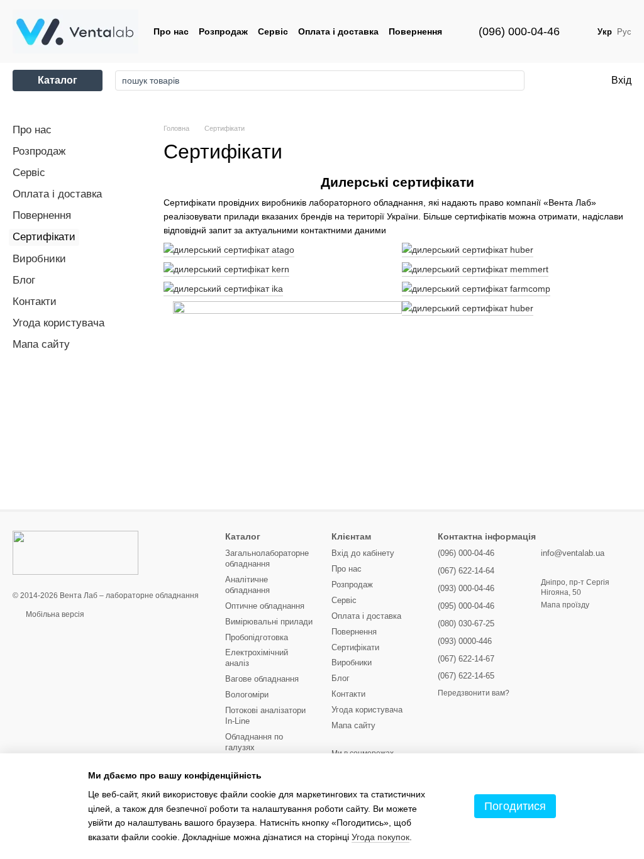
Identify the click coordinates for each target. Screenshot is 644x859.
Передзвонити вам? (473, 693)
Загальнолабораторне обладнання (267, 558)
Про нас (171, 31)
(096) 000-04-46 (519, 31)
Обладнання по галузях (254, 742)
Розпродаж (223, 31)
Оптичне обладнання (264, 606)
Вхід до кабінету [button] (362, 553)
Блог (24, 280)
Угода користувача (58, 323)
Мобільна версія (54, 614)
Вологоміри (247, 694)
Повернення (415, 31)
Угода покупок (380, 837)
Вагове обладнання (262, 679)
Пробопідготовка (256, 637)
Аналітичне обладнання (247, 585)
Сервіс (273, 31)
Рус (624, 32)
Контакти (35, 302)
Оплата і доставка (338, 31)
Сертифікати (355, 647)
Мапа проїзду (565, 605)
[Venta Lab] (75, 552)
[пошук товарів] (511, 80)
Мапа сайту (41, 344)
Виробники (39, 259)
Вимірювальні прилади (269, 621)
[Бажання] (549, 80)
